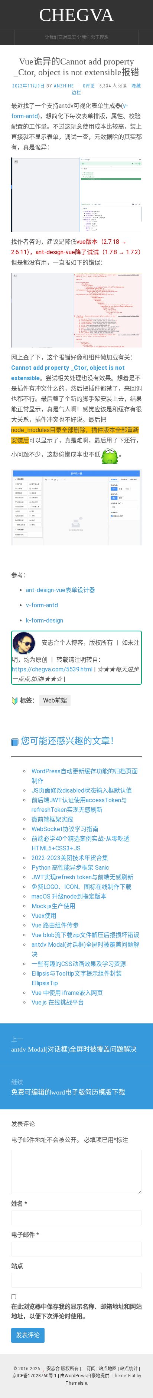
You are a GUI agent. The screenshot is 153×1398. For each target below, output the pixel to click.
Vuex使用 (44, 915)
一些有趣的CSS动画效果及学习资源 (79, 963)
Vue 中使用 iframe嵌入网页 (67, 992)
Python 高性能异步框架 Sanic (70, 867)
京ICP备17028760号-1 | (35, 1375)
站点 (17, 1265)
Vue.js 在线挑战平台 (58, 1002)
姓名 (19, 1203)
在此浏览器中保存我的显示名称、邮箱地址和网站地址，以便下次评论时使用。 (76, 1311)
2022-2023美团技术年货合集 (70, 857)
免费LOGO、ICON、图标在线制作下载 (81, 886)
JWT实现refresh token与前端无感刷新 (82, 877)
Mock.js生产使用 (53, 906)
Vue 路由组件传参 (55, 925)
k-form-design (44, 620)
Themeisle (76, 1383)
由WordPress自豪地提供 (84, 1375)
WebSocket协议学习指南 (65, 829)
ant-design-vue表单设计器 (60, 590)
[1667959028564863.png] (76, 309)
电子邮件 (25, 1234)
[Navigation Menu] (145, 37)
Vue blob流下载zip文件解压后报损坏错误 (85, 935)
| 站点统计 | (129, 1368)
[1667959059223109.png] (76, 194)
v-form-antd (42, 605)
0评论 (89, 86)
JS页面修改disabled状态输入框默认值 (82, 790)
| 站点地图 (107, 1368)
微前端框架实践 (52, 819)
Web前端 (55, 700)
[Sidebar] (7, 37)
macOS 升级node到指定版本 (69, 896)
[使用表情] (139, 1200)
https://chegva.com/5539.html (52, 669)
